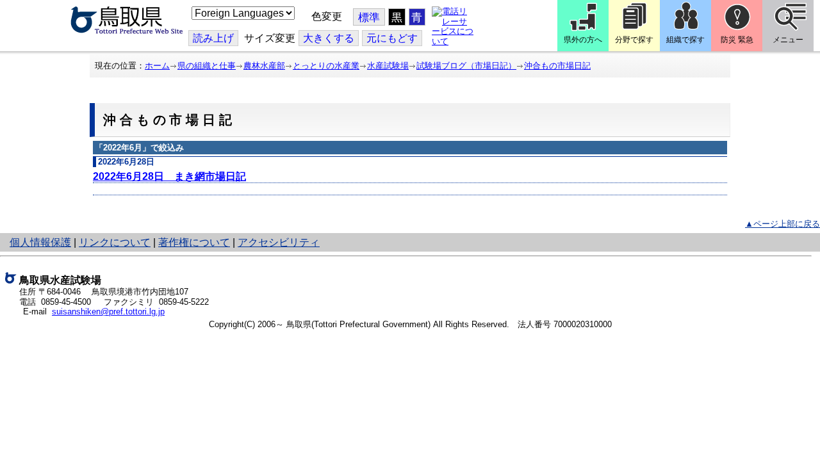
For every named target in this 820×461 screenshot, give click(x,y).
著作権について (194, 242)
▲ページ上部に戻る (782, 224)
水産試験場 (388, 65)
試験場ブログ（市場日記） (466, 65)
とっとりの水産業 (326, 65)
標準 (369, 18)
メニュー (788, 39)
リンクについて (115, 242)
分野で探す (634, 39)
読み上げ (213, 38)
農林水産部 (264, 65)
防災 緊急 (737, 39)
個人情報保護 (40, 242)
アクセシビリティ (279, 242)
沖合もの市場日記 (557, 65)
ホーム (157, 65)
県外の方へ (583, 39)
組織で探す (685, 39)
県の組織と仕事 (206, 65)
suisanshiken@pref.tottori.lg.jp (108, 311)
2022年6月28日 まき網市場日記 (169, 176)
